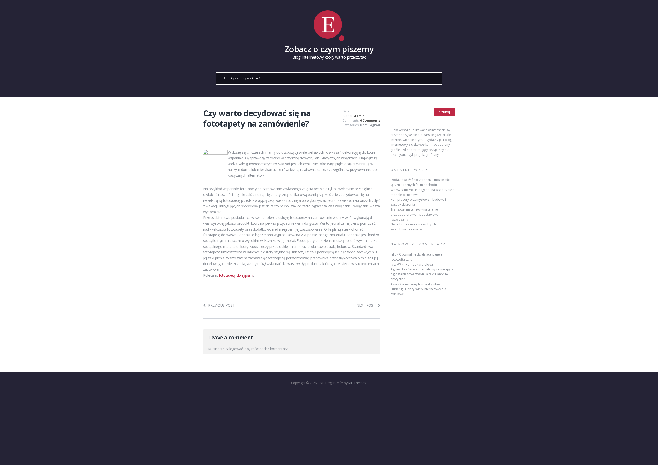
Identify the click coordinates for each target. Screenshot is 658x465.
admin (359, 116)
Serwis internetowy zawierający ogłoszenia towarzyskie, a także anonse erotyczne (422, 274)
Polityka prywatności (243, 78)
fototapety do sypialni (236, 275)
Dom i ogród (370, 125)
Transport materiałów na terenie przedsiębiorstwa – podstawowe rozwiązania (414, 214)
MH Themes (357, 382)
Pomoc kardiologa (419, 264)
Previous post (221, 305)
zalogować (234, 348)
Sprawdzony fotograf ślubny (420, 284)
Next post (365, 305)
